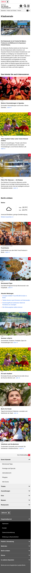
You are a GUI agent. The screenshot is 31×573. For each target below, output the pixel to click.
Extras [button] (3, 555)
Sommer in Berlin (6, 338)
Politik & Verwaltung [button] (7, 541)
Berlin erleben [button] (5, 550)
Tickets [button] (3, 486)
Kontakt (4, 528)
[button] (28, 10)
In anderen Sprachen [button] (7, 560)
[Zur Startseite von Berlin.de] (5, 514)
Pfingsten (5, 477)
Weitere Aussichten (6, 217)
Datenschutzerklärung (8, 532)
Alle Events (5, 481)
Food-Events (5, 248)
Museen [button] (3, 500)
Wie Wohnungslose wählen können (12, 307)
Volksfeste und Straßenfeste (10, 444)
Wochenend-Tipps (6, 283)
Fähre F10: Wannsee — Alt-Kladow (12, 180)
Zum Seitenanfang (22, 455)
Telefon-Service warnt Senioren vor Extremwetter (16, 300)
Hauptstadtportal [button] (6, 519)
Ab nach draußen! (6, 373)
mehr (8, 107)
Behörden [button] (4, 546)
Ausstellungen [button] (5, 491)
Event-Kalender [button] (6, 459)
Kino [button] (2, 495)
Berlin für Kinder (6, 409)
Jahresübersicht (6, 473)
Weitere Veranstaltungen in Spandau (12, 103)
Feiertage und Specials (8, 468)
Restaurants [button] (5, 505)
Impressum (5, 523)
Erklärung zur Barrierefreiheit (10, 537)
